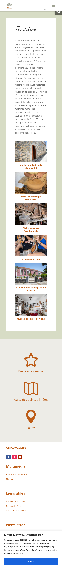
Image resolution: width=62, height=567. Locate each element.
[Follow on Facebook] (8, 457)
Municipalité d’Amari (16, 501)
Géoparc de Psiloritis (16, 510)
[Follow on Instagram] (14, 457)
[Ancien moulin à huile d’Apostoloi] (31, 151)
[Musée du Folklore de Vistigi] (31, 305)
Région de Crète (14, 506)
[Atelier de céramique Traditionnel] (31, 183)
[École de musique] (31, 245)
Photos (9, 479)
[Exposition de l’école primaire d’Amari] (31, 274)
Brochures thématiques (17, 474)
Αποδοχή (31, 561)
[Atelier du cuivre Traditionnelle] (31, 214)
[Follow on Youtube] (20, 457)
